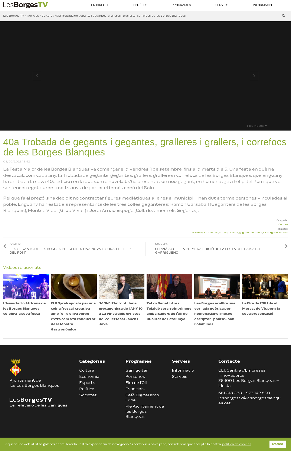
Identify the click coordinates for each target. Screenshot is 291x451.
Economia (89, 377)
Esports (87, 383)
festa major (198, 233)
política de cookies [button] (236, 444)
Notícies (140, 5)
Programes (181, 5)
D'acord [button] (277, 444)
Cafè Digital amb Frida (142, 398)
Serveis (221, 5)
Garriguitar (136, 371)
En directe (100, 5)
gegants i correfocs (250, 233)
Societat (88, 395)
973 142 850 (258, 393)
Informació (262, 5)
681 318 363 (230, 393)
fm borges (212, 233)
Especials (135, 389)
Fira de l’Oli (136, 383)
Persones (135, 377)
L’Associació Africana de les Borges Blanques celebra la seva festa (24, 309)
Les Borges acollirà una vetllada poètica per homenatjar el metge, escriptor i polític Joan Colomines (214, 314)
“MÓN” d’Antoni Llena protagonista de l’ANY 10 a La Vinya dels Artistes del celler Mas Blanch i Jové (121, 314)
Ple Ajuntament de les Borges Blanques (144, 412)
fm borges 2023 (228, 233)
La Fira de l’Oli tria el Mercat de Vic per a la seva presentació (261, 309)
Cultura (283, 224)
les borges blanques (275, 233)
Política (86, 389)
